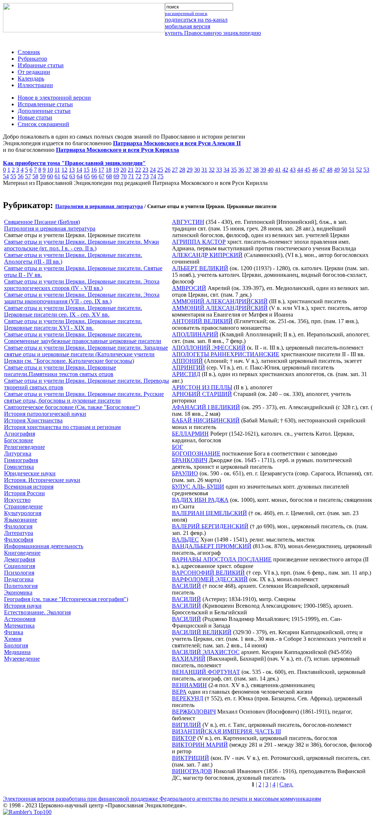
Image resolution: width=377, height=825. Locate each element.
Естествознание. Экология (37, 612)
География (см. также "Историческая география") (66, 599)
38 (256, 170)
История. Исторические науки (42, 480)
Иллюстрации (35, 85)
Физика (13, 632)
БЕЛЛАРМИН (190, 434)
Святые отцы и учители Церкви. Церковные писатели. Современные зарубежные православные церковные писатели (82, 337)
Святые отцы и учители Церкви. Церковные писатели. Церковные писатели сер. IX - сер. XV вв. (73, 311)
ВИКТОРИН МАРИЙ (200, 745)
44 (300, 170)
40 (271, 170)
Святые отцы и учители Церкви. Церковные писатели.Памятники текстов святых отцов (60, 370)
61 (57, 176)
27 (175, 170)
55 (13, 176)
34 (226, 170)
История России (24, 493)
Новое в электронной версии (54, 97)
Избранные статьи (41, 65)
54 (6, 176)
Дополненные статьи (44, 111)
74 (153, 176)
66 (94, 176)
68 (109, 176)
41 (278, 170)
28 (182, 170)
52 (359, 170)
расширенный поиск (186, 13)
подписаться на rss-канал (196, 20)
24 (153, 170)
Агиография (19, 434)
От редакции (34, 72)
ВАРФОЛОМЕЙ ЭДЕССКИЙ (210, 579)
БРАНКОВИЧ (189, 460)
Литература (18, 533)
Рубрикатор (32, 59)
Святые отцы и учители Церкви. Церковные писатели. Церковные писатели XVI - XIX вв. (73, 324)
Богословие (18, 440)
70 (124, 176)
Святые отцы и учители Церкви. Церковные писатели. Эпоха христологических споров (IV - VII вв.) (81, 284)
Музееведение (22, 659)
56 (21, 176)
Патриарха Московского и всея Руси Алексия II (177, 143)
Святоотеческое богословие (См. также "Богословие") (72, 407)
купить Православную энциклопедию (213, 33)
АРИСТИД (186, 374)
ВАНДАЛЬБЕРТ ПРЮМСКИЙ (211, 546)
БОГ (177, 447)
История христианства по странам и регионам (62, 427)
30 (197, 170)
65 (87, 176)
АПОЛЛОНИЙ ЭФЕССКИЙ (209, 347)
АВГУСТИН (188, 222)
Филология (18, 526)
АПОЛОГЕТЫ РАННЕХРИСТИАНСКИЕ (225, 354)
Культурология (22, 513)
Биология (16, 645)
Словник (29, 52)
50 (344, 170)
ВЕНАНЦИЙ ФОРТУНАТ (206, 672)
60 (50, 176)
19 (116, 170)
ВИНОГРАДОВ (192, 771)
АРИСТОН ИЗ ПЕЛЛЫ (202, 387)
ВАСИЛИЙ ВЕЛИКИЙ (202, 632)
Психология (19, 572)
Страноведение (23, 506)
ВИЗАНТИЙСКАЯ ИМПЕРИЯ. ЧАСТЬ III (226, 731)
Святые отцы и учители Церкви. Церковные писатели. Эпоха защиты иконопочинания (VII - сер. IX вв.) (81, 298)
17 (101, 170)
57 (28, 176)
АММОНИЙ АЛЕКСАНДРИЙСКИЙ (220, 301)
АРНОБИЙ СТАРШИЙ (202, 394)
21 (131, 170)
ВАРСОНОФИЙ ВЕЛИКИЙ (208, 572)
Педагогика (19, 579)
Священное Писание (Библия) (42, 222)
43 (293, 170)
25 (160, 170)
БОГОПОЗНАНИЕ (196, 453)
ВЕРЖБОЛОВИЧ (194, 711)
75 (160, 176)
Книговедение (22, 553)
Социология (19, 566)
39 (263, 170)
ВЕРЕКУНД (187, 698)
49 (337, 170)
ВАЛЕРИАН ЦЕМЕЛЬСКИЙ (209, 513)
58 (35, 176)
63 (72, 176)
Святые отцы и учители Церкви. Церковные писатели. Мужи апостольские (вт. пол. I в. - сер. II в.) (81, 245)
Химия (12, 639)
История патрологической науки (45, 414)
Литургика (17, 453)
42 (285, 170)
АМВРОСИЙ (189, 288)
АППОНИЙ (187, 361)
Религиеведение (24, 447)
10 (50, 170)
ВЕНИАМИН (189, 685)
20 (123, 170)
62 (65, 176)
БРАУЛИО (185, 473)
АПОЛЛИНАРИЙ (195, 334)
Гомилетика (19, 467)
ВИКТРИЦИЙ (190, 758)
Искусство (17, 500)
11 (57, 170)
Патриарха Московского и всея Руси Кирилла (117, 150)
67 (102, 176)
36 (241, 170)
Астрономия (19, 619)
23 (145, 170)
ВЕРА (179, 692)
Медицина (17, 652)
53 (366, 170)
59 (43, 176)
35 (234, 170)
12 (64, 170)
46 (315, 170)
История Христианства (33, 420)
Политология (21, 586)
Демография (19, 559)
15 (86, 170)
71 (131, 176)
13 (72, 170)
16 (94, 170)
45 (307, 170)
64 (79, 176)
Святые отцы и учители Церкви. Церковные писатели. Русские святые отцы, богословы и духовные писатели (84, 397)
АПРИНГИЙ (188, 367)
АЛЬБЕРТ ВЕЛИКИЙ (200, 268)
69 (116, 176)
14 (79, 170)
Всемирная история (28, 486)
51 (352, 170)
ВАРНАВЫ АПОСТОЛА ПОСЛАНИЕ (222, 559)
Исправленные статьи (45, 104)
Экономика (18, 592)
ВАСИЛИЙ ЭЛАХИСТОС (206, 652)
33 (219, 170)
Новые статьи (35, 117)
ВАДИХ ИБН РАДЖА (200, 500)
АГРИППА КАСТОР (199, 242)
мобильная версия (187, 26)
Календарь (31, 78)
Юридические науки (30, 473)
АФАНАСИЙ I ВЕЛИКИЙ (206, 407)
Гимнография (21, 460)
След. (286, 784)
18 (109, 170)
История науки (23, 606)
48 (329, 170)
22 (138, 170)
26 (167, 170)
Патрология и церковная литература (99, 206)
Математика (19, 625)
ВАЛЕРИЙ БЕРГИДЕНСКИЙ (210, 526)
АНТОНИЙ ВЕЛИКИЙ (202, 321)
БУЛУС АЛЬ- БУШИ (198, 486)
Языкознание (20, 520)
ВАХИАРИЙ (188, 659)
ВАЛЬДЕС (185, 539)
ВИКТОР (184, 738)
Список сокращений (43, 124)
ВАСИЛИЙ (186, 586)
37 (248, 170)
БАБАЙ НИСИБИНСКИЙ (206, 420)
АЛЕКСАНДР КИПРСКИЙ (207, 255)
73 (146, 176)
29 (190, 170)
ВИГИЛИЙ (186, 725)
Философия (18, 539)
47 (322, 170)
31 (204, 170)
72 (138, 176)
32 (212, 170)
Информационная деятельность (43, 546)
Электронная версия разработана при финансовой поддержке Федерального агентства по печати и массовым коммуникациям (162, 799)
